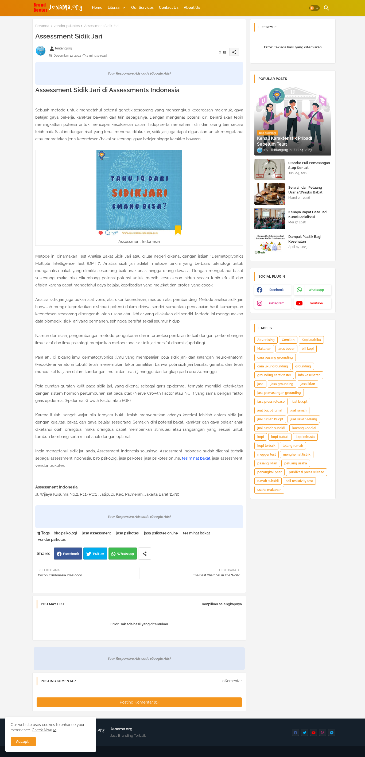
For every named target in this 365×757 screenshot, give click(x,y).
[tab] (97, 7)
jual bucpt (299, 401)
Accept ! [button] (23, 741)
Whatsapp (125, 554)
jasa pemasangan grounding (279, 393)
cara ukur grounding (272, 366)
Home (97, 7)
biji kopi (308, 349)
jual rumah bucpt (270, 419)
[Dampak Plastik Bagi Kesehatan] (269, 243)
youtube (316, 303)
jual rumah (298, 410)
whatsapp (316, 290)
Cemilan (288, 340)
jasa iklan (308, 384)
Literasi (114, 7)
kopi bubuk (280, 437)
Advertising (266, 340)
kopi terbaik (266, 446)
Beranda (42, 26)
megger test (266, 454)
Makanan (264, 349)
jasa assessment (96, 533)
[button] (314, 8)
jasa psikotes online (161, 533)
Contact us (168, 7)
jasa (260, 384)
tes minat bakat (196, 458)
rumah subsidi (268, 481)
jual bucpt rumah (270, 410)
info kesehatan (309, 375)
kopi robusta (305, 437)
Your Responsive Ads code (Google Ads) (139, 73)
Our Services (142, 7)
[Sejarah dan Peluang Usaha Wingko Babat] (269, 194)
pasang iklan (267, 463)
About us (192, 7)
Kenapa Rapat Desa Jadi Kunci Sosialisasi (307, 214)
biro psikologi (65, 533)
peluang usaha (295, 463)
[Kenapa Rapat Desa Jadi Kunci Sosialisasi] (269, 218)
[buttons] (295, 732)
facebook (276, 290)
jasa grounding (282, 384)
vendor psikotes (67, 26)
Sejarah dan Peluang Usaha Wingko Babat (305, 189)
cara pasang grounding (275, 357)
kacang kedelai (304, 428)
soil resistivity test (299, 481)
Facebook (71, 554)
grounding (303, 366)
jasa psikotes (127, 533)
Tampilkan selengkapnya (221, 604)
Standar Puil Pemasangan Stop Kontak (309, 165)
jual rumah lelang (303, 419)
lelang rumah (293, 446)
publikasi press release (306, 472)
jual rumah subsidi (271, 428)
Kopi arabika (311, 340)
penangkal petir (269, 472)
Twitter (98, 554)
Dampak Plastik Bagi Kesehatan (304, 239)
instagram (276, 303)
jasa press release (271, 401)
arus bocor (286, 349)
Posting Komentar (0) (139, 702)
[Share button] (144, 554)
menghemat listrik (296, 454)
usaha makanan (269, 490)
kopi (260, 437)
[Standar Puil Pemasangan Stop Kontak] (269, 169)
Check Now (42, 730)
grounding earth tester (274, 375)
